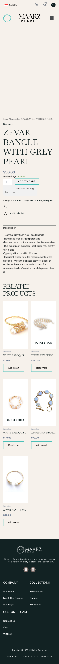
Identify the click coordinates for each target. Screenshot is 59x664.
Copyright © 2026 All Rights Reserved (29, 650)
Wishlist (7, 633)
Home (5, 119)
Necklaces (35, 604)
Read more (41, 367)
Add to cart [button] (13, 367)
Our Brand (8, 591)
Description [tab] (9, 227)
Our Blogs (8, 604)
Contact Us (9, 620)
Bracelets (14, 119)
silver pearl (48, 200)
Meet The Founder (13, 598)
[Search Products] (53, 5)
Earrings (34, 598)
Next (53, 70)
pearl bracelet (36, 200)
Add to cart (27, 181)
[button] (52, 18)
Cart (5, 627)
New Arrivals (36, 591)
